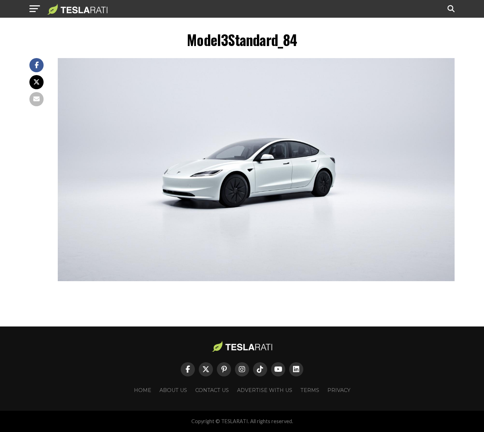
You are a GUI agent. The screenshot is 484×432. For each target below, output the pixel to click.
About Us (173, 390)
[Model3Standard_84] (256, 279)
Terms (309, 390)
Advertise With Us (264, 390)
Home (142, 390)
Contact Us (212, 390)
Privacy (338, 390)
